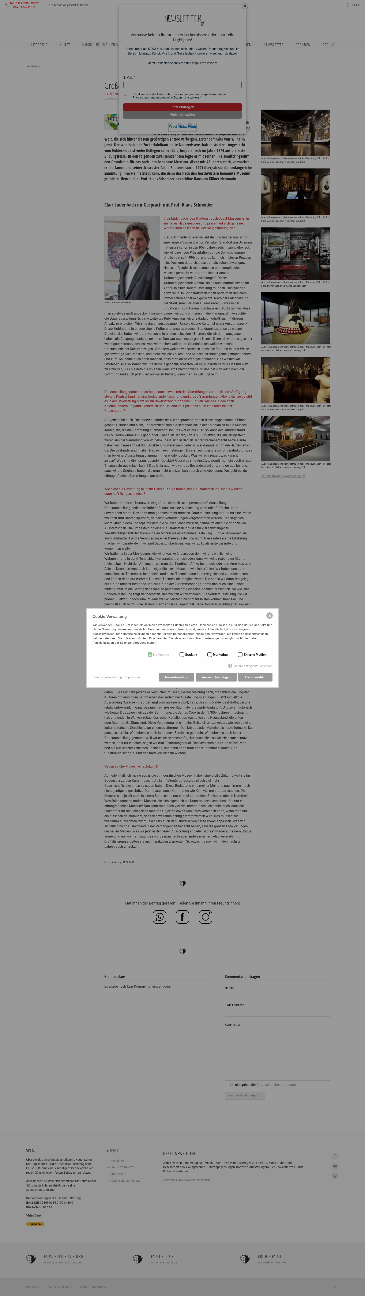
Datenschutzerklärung (107, 677)
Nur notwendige (176, 677)
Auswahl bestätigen (216, 677)
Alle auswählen (255, 677)
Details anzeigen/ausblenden (253, 666)
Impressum (132, 677)
